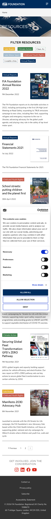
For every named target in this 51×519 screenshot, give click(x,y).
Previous (13, 448)
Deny (25, 307)
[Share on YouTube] (34, 470)
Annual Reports (28, 61)
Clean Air (40, 49)
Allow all (25, 292)
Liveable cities (10, 61)
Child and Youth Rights (34, 55)
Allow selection (26, 300)
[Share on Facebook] (28, 470)
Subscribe (25, 494)
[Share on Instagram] (17, 470)
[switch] (44, 260)
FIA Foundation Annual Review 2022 (25, 102)
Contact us (25, 482)
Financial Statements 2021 (25, 154)
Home (4, 12)
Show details (37, 285)
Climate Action (25, 49)
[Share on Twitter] (23, 470)
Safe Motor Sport (12, 55)
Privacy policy (25, 488)
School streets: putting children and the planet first (25, 201)
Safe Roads (9, 49)
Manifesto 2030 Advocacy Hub (25, 413)
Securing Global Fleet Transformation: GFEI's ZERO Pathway (25, 359)
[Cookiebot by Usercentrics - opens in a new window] (37, 210)
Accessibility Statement (25, 500)
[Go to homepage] (13, 4)
